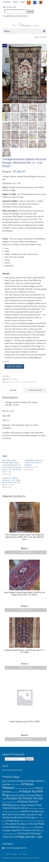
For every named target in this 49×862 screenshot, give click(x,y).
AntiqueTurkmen (19, 808)
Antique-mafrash (15, 784)
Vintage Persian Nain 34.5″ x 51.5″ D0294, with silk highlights (34, 462)
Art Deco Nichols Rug (14, 811)
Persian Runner (30, 827)
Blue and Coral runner (13, 814)
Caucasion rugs (34, 814)
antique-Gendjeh (27, 781)
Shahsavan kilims (12, 833)
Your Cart (10, 7)
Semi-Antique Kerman (28, 830)
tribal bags (35, 833)
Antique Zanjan (33, 808)
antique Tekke (18, 805)
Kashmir (13, 382)
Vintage (44, 37)
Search (30, 11)
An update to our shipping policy (15, 16)
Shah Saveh (23, 833)
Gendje (6, 817)
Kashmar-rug (32, 821)
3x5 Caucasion (9, 781)
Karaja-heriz (13, 820)
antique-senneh (19, 788)
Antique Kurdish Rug (22, 793)
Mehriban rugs (17, 827)
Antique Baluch (29, 788)
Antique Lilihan (17, 795)
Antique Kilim (14, 792)
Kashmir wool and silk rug (23, 382)
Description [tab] (13, 390)
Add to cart (14, 366)
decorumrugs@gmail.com (15, 848)
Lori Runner (31, 823)
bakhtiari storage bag (32, 811)
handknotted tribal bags (23, 817)
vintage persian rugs (28, 836)
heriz (37, 817)
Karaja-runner (23, 821)
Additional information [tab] (35, 390)
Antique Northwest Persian (24, 798)
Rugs (10, 379)
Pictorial (34, 382)
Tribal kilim (8, 836)
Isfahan (8, 382)
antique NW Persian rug (9, 802)
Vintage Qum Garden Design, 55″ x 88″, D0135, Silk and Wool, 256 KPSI (11, 480)
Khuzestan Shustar (15, 823)
